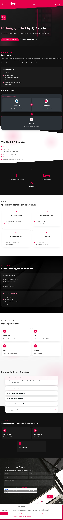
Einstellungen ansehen (47, 513)
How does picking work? (15, 378)
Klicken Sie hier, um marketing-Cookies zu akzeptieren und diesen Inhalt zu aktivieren (20, 490)
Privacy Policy (24, 487)
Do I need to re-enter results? (16, 388)
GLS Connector (23, 447)
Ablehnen (21, 513)
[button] (31, 378)
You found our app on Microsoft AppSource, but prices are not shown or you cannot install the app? (31, 409)
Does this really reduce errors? (16, 404)
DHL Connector (7, 434)
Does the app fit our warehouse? (17, 393)
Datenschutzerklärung (22, 516)
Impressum (29, 516)
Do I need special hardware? (16, 398)
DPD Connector (38, 434)
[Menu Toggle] (34, 4)
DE (56, 4)
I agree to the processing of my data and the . (16, 487)
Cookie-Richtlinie (15, 516)
